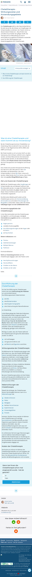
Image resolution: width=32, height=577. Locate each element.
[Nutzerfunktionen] (25, 2)
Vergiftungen (24, 184)
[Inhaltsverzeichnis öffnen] (29, 570)
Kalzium (4, 355)
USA (24, 169)
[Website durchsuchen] (21, 2)
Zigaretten (17, 344)
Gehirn (7, 230)
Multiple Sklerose (8, 245)
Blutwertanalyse (12, 301)
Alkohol (9, 344)
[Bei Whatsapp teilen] (27, 22)
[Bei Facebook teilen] (4, 22)
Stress (15, 368)
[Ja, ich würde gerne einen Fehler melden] (16, 531)
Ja (5, 475)
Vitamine (14, 324)
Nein (6, 478)
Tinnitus (5, 240)
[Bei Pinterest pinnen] (19, 22)
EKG (8, 299)
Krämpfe (8, 428)
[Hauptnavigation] (29, 2)
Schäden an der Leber (9, 268)
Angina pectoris (8, 223)
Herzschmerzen (14, 405)
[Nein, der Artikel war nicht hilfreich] (18, 522)
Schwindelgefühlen (9, 410)
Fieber (6, 400)
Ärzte (17, 175)
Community (9, 540)
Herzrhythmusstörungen (10, 260)
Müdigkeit (7, 403)
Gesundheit (4, 5)
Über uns (4, 542)
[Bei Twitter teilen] (12, 22)
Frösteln (6, 413)
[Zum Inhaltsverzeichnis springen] (16, 276)
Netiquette (24, 540)
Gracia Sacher (8, 501)
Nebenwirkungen (7, 394)
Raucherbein (9, 233)
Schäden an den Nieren (10, 265)
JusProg (26, 566)
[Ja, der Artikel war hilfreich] (13, 522)
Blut (17, 173)
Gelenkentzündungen (9, 243)
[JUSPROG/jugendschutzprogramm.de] (7, 564)
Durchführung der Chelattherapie (12, 78)
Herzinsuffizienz (8, 263)
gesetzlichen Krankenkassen (18, 455)
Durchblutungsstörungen (10, 228)
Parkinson (6, 248)
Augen (25, 228)
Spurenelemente (7, 420)
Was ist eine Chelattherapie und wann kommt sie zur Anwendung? (17, 74)
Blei (2, 188)
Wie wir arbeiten (18, 542)
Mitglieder (17, 540)
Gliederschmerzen (9, 398)
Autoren (10, 542)
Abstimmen (16, 482)
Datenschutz (15, 570)
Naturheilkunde (13, 5)
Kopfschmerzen (9, 408)
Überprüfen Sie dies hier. (24, 561)
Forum (3, 540)
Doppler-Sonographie (13, 304)
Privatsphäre (23, 570)
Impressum (8, 570)
